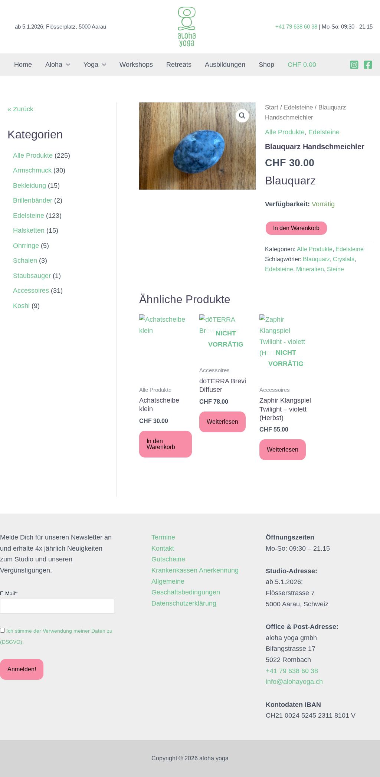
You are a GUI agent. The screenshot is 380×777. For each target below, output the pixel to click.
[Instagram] (354, 64)
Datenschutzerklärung (183, 603)
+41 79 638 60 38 (296, 26)
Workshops (136, 64)
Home (23, 64)
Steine (335, 269)
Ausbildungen (225, 64)
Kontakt (162, 548)
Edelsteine (298, 107)
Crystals (343, 259)
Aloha (53, 64)
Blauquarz (316, 259)
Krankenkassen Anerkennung (195, 570)
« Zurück (20, 109)
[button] (66, 64)
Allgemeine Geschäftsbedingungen (185, 587)
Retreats (178, 64)
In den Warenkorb (296, 228)
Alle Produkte (285, 132)
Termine (163, 537)
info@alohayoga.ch (294, 681)
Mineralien (310, 269)
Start (271, 107)
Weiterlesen (222, 422)
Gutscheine (168, 559)
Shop (266, 64)
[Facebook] (368, 64)
